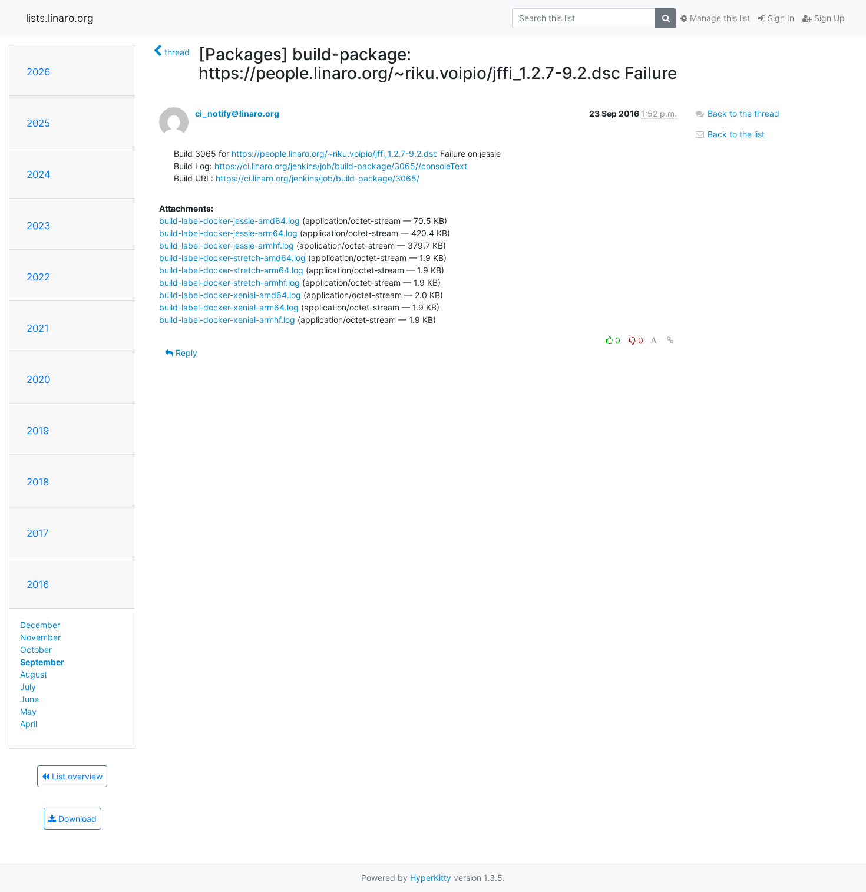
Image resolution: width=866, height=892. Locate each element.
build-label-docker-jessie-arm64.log (228, 233)
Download (76, 819)
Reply (185, 353)
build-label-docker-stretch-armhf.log (229, 282)
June (29, 699)
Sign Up (828, 18)
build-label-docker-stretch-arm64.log (231, 270)
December (40, 625)
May (28, 711)
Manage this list (718, 18)
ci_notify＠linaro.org (237, 113)
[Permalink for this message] (670, 340)
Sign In (779, 18)
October (36, 650)
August (33, 674)
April (28, 724)
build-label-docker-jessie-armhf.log (226, 245)
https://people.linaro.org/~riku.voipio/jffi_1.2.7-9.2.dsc (335, 153)
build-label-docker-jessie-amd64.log (229, 221)
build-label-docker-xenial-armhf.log (227, 320)
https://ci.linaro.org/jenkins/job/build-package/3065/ (317, 178)
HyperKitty (430, 878)
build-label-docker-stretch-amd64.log (232, 258)
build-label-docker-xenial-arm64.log (229, 307)
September (42, 662)
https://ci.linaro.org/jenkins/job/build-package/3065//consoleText (340, 166)
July (28, 687)
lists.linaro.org (60, 18)
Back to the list (735, 134)
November (40, 637)
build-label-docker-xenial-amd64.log (230, 295)
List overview (76, 776)
